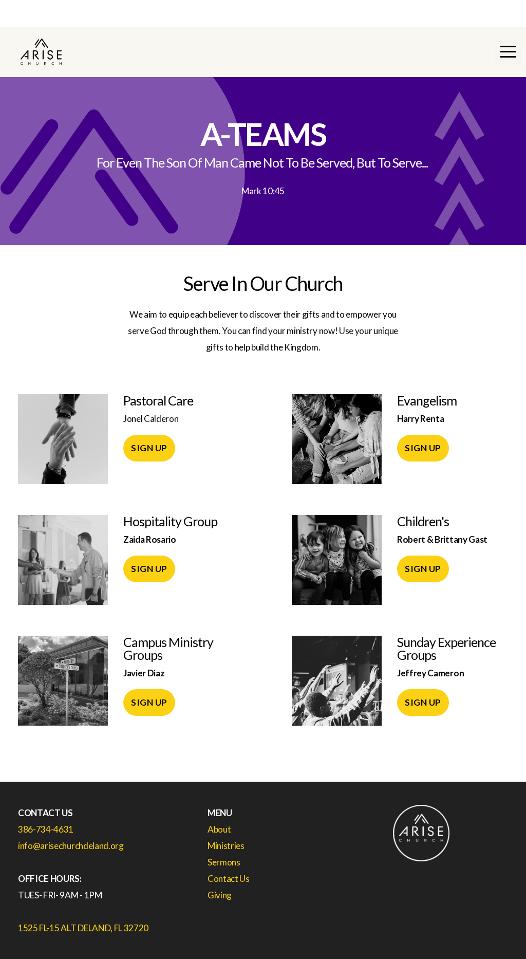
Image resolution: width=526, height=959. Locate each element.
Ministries (226, 845)
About (219, 829)
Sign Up (149, 447)
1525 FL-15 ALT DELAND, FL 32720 (83, 928)
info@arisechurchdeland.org (71, 845)
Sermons (224, 862)
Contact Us (229, 878)
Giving (220, 895)
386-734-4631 (45, 829)
